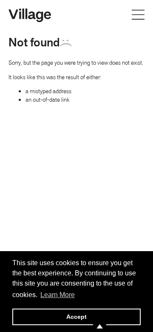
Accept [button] (76, 316)
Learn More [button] (57, 294)
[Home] (29, 14)
